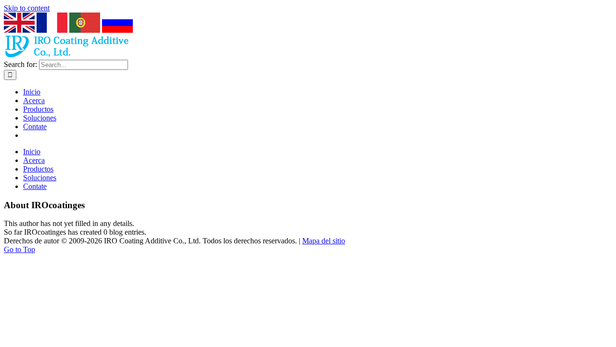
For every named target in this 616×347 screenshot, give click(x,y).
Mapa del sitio (323, 241)
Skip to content (27, 8)
